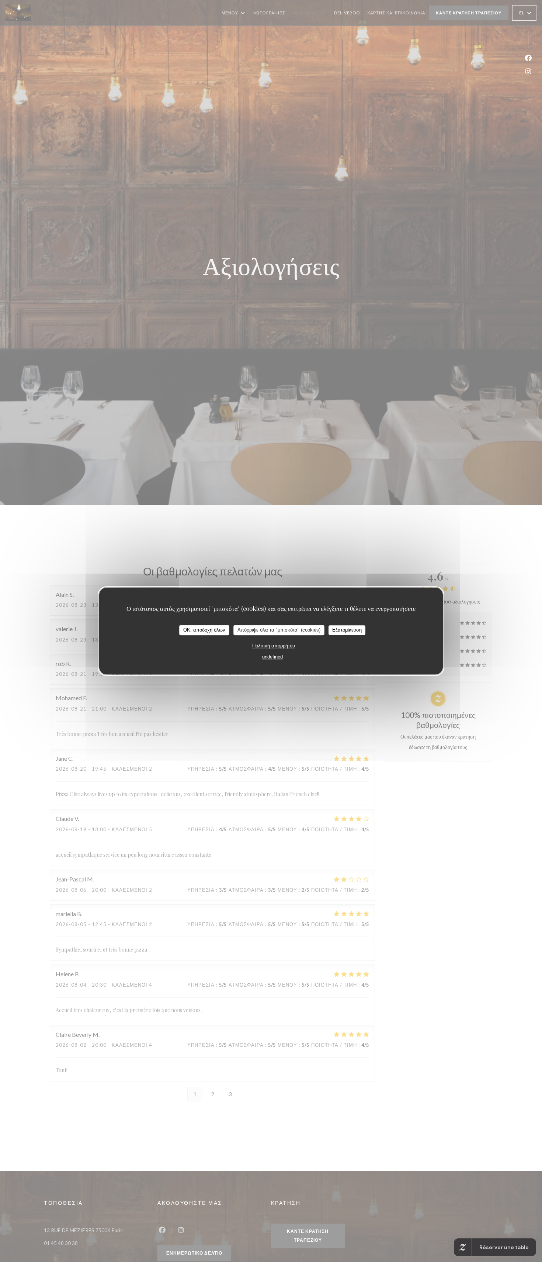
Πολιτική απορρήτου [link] (273, 645)
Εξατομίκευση (347, 630)
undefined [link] (272, 656)
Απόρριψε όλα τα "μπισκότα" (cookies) (278, 630)
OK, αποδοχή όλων (204, 630)
